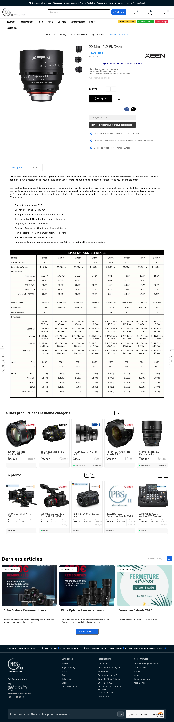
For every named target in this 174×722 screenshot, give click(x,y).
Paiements (103, 671)
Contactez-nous (105, 693)
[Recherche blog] (169, 558)
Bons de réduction (143, 679)
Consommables (69, 687)
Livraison (102, 664)
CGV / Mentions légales (109, 667)
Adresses (138, 675)
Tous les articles (85, 632)
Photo (65, 671)
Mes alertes (139, 683)
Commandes (140, 667)
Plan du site (103, 696)
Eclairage (66, 679)
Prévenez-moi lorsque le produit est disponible (112, 125)
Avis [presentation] (35, 167)
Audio (64, 675)
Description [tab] (17, 167)
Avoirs (137, 671)
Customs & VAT (105, 683)
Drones (65, 683)
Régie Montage (69, 667)
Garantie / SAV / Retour (109, 679)
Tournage (66, 664)
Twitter (133, 109)
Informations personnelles (147, 664)
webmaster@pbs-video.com (20, 693)
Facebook (126, 109)
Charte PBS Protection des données (111, 688)
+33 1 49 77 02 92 (16, 697)
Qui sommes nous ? (107, 675)
